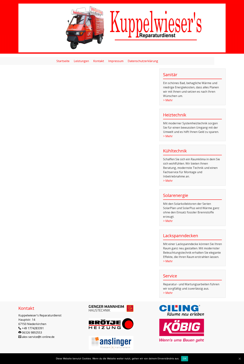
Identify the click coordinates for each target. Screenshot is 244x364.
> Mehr (168, 100)
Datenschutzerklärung (143, 61)
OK (184, 358)
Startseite (62, 61)
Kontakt (98, 61)
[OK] (239, 358)
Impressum (115, 61)
